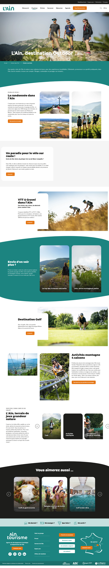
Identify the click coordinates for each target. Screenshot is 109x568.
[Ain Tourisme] (66, 563)
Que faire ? (66, 523)
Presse (36, 538)
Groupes (105, 2)
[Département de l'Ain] (76, 563)
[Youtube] (19, 554)
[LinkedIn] (24, 554)
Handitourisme (82, 2)
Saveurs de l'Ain (38, 543)
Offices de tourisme (40, 554)
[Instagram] (14, 554)
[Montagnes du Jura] (87, 563)
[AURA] (100, 563)
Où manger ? (50, 523)
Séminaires (98, 2)
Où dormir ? (32, 523)
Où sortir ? (82, 523)
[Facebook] (10, 554)
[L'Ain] (8, 8)
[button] (101, 8)
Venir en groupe (39, 533)
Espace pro (91, 2)
